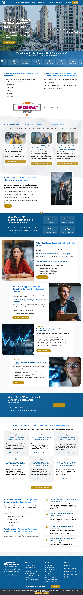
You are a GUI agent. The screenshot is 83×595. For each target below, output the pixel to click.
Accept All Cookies (38, 593)
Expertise (51, 2)
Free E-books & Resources (70, 568)
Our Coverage (59, 405)
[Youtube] (69, 577)
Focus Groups (59, 2)
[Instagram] (74, 577)
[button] (79, 2)
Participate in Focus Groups (70, 574)
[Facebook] (67, 577)
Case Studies (68, 2)
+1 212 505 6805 (9, 574)
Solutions (33, 2)
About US (8, 205)
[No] (81, 592)
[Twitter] (71, 577)
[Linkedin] (64, 577)
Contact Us (75, 2)
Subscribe (55, 586)
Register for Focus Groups (70, 571)
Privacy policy (46, 593)
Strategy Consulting (25, 2)
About (17, 2)
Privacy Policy (67, 565)
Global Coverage (42, 2)
